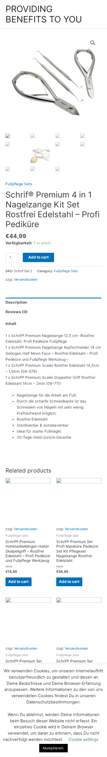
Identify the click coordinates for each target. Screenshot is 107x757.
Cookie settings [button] (83, 739)
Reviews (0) (16, 312)
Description (16, 302)
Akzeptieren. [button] (53, 748)
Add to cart (38, 257)
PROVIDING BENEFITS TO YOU (43, 14)
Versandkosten (25, 279)
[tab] (53, 302)
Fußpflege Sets (18, 184)
